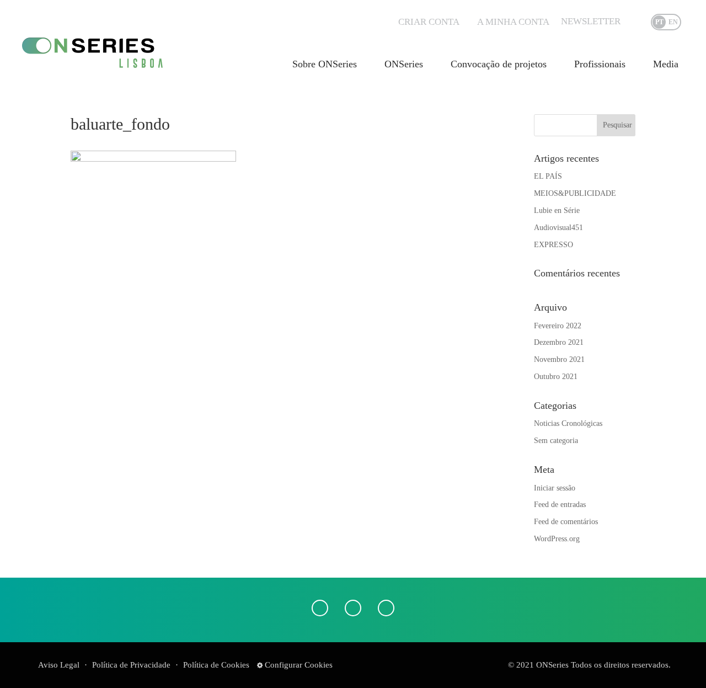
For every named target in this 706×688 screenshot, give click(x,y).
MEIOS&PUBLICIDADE (575, 193)
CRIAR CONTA (428, 22)
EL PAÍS (548, 176)
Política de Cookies (216, 664)
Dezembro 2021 (559, 342)
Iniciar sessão (554, 488)
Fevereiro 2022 (557, 326)
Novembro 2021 (559, 359)
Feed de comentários (566, 522)
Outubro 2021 (555, 376)
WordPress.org (557, 539)
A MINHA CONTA (513, 22)
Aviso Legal (58, 664)
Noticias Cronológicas (568, 423)
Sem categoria (556, 440)
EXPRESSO (553, 245)
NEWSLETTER (591, 21)
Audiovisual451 (558, 227)
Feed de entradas (560, 504)
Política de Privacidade (131, 664)
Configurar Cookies (298, 664)
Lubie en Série (557, 210)
